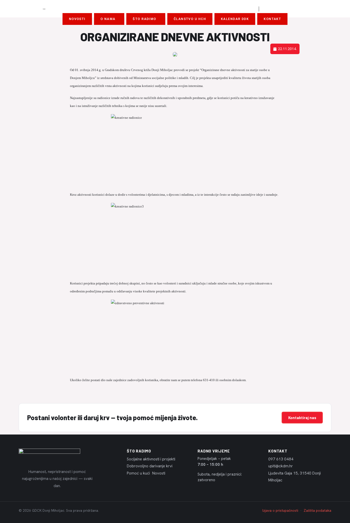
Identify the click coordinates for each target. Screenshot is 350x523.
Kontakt (272, 19)
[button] (109, 19)
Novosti (77, 19)
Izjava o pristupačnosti (280, 510)
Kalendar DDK (235, 19)
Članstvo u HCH (190, 19)
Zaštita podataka (317, 510)
